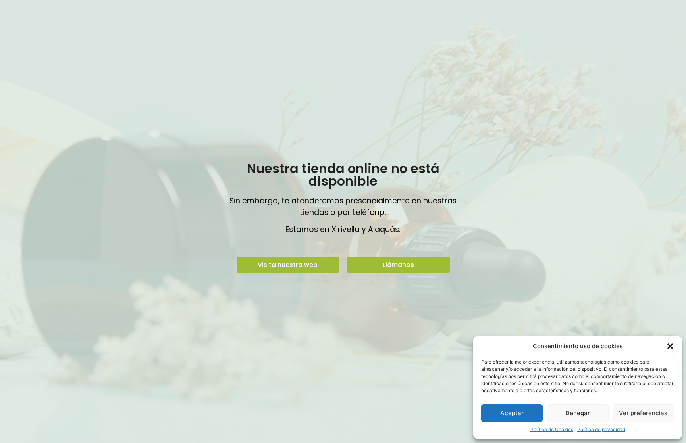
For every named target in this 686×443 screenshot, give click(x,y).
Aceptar (512, 413)
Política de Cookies (551, 429)
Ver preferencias (643, 413)
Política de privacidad (601, 429)
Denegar (577, 413)
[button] (670, 346)
